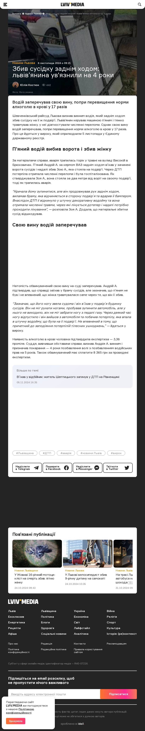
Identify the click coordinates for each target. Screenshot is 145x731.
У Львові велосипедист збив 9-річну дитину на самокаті (86, 576)
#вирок (116, 453)
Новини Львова (33, 13)
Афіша (12, 633)
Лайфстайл (82, 628)
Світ (77, 622)
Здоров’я (47, 628)
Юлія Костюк (29, 85)
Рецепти (14, 628)
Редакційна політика (53, 649)
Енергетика (16, 622)
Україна (79, 611)
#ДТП (47, 453)
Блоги (45, 622)
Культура (113, 628)
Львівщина (48, 611)
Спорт (111, 622)
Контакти (80, 643)
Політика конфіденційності (19, 651)
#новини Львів (91, 453)
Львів (12, 611)
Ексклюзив (16, 616)
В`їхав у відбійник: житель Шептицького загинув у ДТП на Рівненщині (68, 377)
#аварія (65, 453)
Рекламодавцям (116, 643)
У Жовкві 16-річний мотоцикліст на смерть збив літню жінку (34, 578)
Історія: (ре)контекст (122, 633)
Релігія (112, 616)
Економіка (81, 616)
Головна (16, 13)
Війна (111, 611)
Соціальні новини (53, 633)
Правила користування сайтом (88, 651)
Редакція (46, 643)
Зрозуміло (15, 720)
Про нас (13, 643)
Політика (47, 616)
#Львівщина (25, 453)
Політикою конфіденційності (20, 710)
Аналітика (81, 633)
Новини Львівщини (26, 570)
